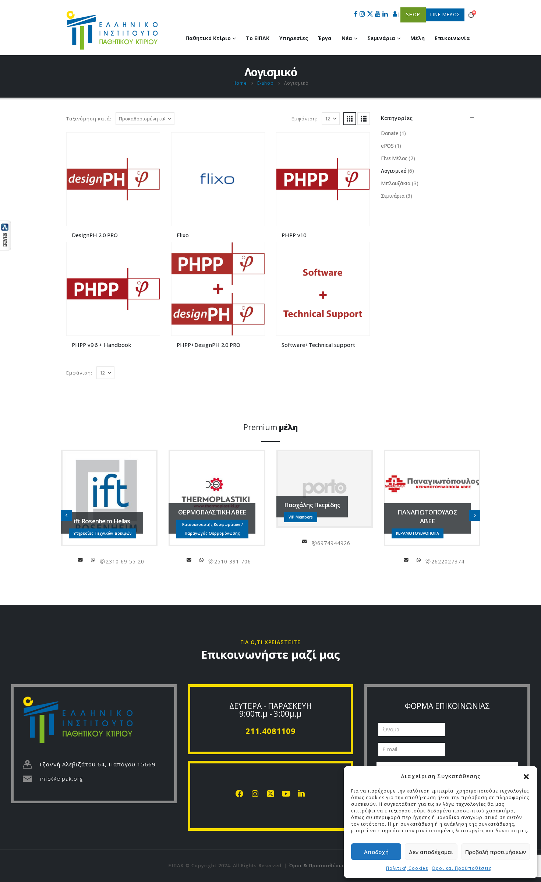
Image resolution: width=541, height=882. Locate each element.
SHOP (413, 14)
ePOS (387, 145)
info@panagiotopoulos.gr (298, 559)
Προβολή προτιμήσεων (495, 851)
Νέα (347, 38)
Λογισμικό (393, 170)
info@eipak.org (61, 778)
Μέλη (417, 38)
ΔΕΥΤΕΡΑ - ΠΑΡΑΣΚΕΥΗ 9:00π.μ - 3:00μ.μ (270, 710)
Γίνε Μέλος (394, 158)
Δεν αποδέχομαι (431, 851)
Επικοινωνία (452, 38)
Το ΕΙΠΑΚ (257, 38)
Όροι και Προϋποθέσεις (461, 868)
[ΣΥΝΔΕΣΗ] (395, 15)
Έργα (325, 38)
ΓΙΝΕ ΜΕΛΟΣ (445, 14)
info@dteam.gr (410, 559)
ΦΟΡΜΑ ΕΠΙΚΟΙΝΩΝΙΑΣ (447, 706)
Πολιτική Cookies (407, 868)
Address (93, 559)
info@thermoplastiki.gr (81, 559)
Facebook (397, 559)
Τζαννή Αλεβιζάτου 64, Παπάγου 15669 (97, 764)
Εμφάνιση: (304, 118)
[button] (526, 776)
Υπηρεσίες (293, 38)
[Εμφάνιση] (5, 234)
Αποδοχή (376, 851)
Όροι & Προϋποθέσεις (318, 865)
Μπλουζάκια (396, 183)
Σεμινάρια (392, 195)
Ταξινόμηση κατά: (89, 118)
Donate (389, 133)
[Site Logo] (112, 30)
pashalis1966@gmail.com (196, 541)
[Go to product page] (113, 179)
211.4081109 (270, 731)
